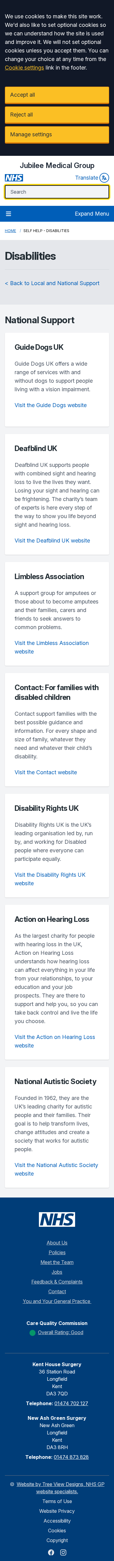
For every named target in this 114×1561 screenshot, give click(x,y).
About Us (57, 1243)
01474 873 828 (71, 1457)
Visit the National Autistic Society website (56, 1169)
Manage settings (31, 134)
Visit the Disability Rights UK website (50, 879)
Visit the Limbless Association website (52, 647)
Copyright (57, 1540)
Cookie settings (24, 67)
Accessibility (57, 1521)
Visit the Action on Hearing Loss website (55, 1041)
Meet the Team (57, 1262)
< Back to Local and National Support (52, 283)
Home (10, 230)
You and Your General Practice (57, 1301)
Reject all (21, 114)
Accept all (22, 94)
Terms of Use (57, 1501)
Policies (57, 1252)
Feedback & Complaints (57, 1282)
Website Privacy (57, 1511)
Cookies (57, 1530)
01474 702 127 (71, 1403)
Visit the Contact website (46, 772)
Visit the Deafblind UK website (52, 540)
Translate (86, 177)
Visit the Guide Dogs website (51, 405)
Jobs (57, 1272)
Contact (57, 1291)
